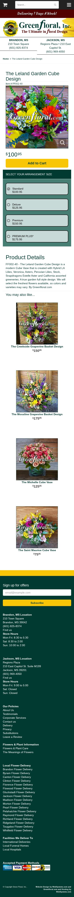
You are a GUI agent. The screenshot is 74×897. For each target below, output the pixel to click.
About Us (8, 710)
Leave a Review (12, 736)
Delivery (8, 725)
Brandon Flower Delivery (17, 769)
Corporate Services (14, 717)
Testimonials (10, 713)
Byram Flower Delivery (16, 773)
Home (6, 59)
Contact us (9, 721)
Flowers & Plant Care (15, 748)
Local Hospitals (12, 849)
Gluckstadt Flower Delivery (19, 792)
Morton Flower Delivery (17, 803)
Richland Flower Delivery (18, 818)
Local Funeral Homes (16, 845)
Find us (7, 629)
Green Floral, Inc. (37, 28)
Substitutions (10, 733)
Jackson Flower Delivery (17, 796)
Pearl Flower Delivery (15, 807)
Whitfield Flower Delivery (17, 830)
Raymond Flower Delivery (18, 815)
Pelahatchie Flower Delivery (19, 811)
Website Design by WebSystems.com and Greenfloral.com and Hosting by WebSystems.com (53, 889)
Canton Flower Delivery (17, 776)
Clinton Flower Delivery (17, 780)
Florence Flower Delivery (18, 784)
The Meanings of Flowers (18, 752)
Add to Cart (37, 163)
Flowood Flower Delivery (17, 788)
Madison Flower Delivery (17, 799)
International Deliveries (16, 841)
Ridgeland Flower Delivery (18, 822)
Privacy (7, 729)
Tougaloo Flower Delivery (18, 826)
